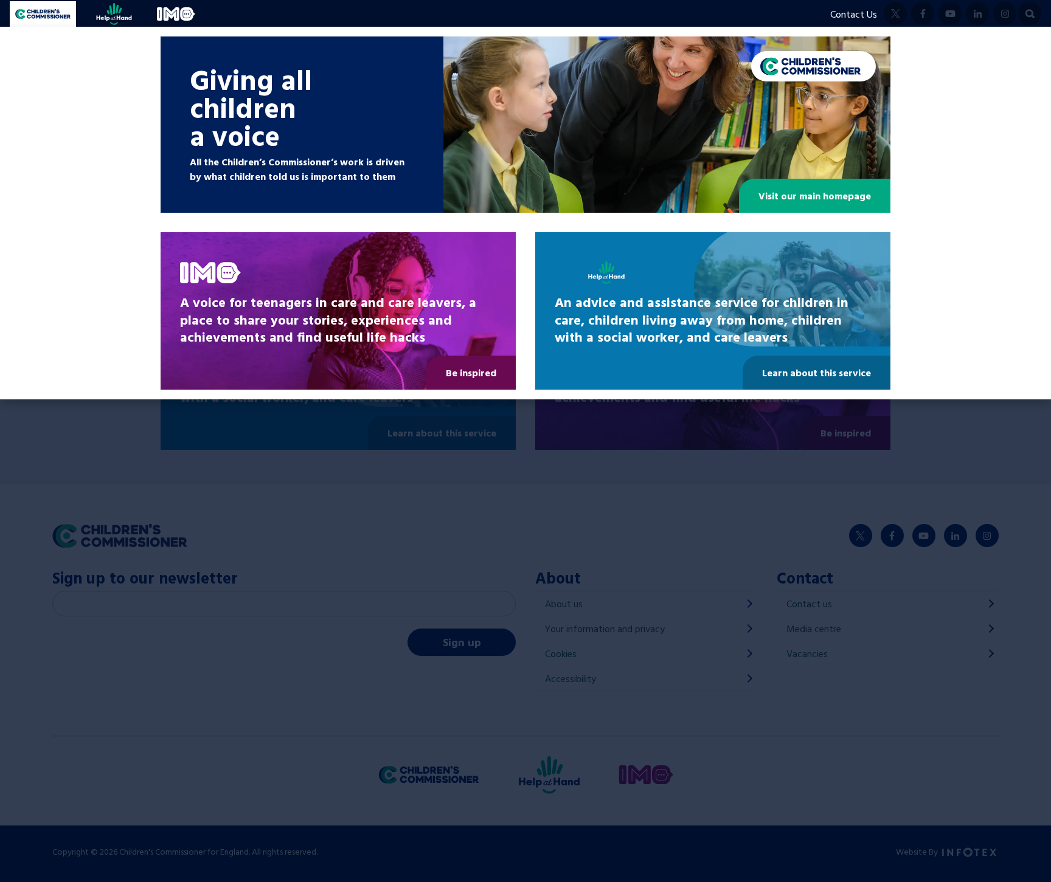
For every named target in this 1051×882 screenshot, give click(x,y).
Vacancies (807, 653)
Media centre (813, 628)
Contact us (809, 603)
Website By (918, 851)
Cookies (561, 653)
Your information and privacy (605, 628)
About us (564, 603)
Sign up (462, 642)
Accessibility (570, 678)
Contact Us (853, 14)
